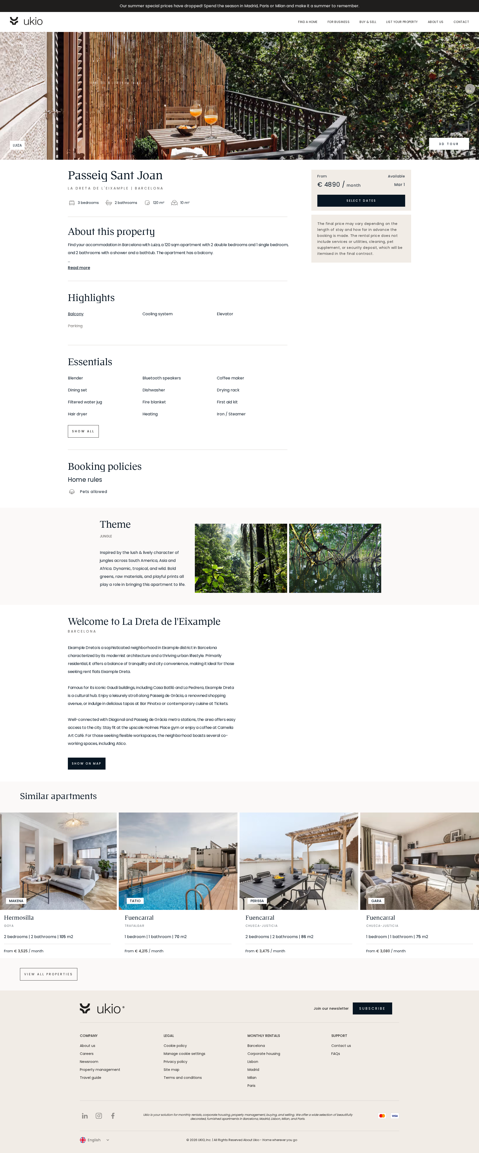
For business (339, 22)
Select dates (361, 200)
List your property (402, 22)
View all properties (48, 974)
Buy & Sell (367, 22)
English (94, 1140)
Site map (171, 1069)
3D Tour (449, 144)
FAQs (335, 1053)
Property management (100, 1069)
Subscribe (372, 1008)
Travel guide (90, 1077)
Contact (461, 22)
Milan (251, 1077)
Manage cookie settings (184, 1053)
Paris (251, 1085)
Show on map (87, 763)
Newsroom (89, 1061)
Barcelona (256, 1045)
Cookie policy (175, 1045)
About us (436, 22)
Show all (83, 431)
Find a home (307, 22)
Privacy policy (175, 1061)
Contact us (341, 1045)
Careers (87, 1053)
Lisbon (252, 1061)
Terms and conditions (183, 1077)
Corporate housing (263, 1053)
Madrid (253, 1069)
